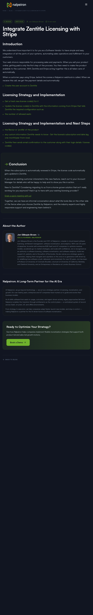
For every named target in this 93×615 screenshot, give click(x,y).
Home (4, 10)
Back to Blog (11, 359)
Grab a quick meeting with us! (18, 195)
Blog (10, 10)
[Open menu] (86, 4)
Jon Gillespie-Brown (36, 22)
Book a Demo (16, 342)
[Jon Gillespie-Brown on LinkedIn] (39, 235)
